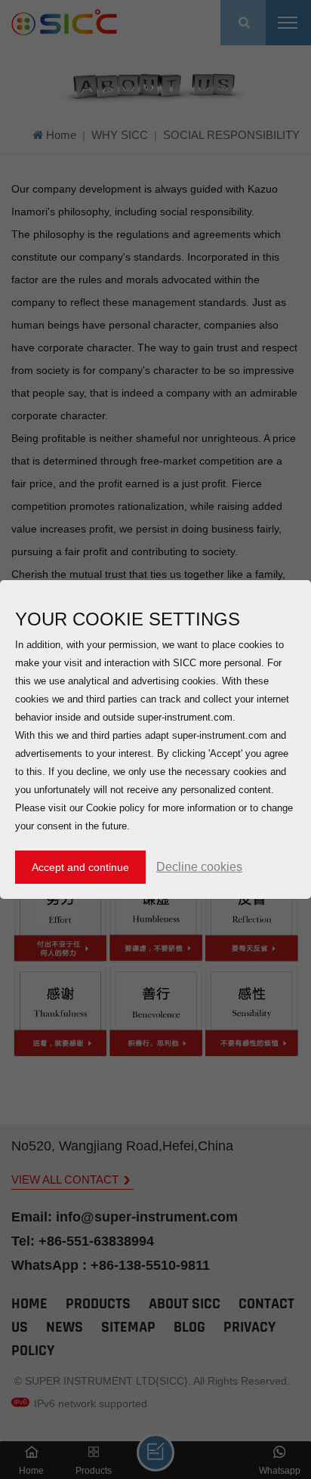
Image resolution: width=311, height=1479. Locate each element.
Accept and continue (80, 867)
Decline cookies (199, 866)
